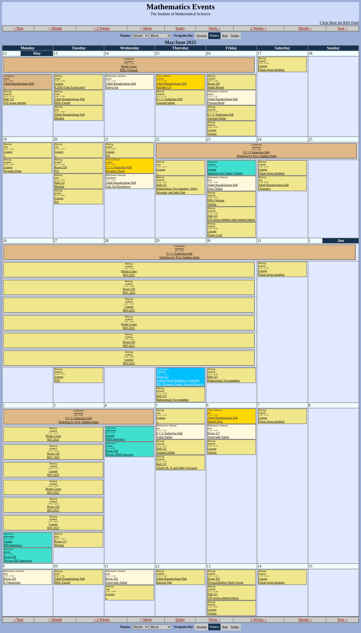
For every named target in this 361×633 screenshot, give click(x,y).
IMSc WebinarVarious (216, 202)
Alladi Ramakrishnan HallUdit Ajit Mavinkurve (121, 184)
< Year (18, 28)
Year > (342, 28)
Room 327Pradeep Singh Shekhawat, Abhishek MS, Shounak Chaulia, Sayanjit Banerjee (180, 380)
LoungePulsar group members (271, 67)
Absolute (201, 35)
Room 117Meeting (61, 543)
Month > (305, 28)
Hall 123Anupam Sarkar (165, 450)
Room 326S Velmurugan (12, 580)
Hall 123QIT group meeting (15, 101)
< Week (146, 28)
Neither (235, 35)
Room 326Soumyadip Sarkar (116, 580)
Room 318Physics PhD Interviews (18, 558)
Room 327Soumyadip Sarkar (218, 435)
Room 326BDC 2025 (129, 290)
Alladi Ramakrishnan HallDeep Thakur (223, 186)
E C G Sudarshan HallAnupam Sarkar (169, 101)
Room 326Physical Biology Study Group (225, 580)
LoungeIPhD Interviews (115, 437)
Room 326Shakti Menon (216, 85)
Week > (214, 28)
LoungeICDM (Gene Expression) (70, 85)
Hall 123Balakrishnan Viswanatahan (172, 397)
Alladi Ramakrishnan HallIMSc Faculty (70, 101)
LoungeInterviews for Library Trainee (225, 171)
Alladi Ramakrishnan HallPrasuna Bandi (223, 101)
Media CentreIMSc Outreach (129, 68)
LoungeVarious (212, 131)
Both (225, 35)
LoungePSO (59, 378)
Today (180, 28)
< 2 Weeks (101, 28)
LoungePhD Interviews (13, 543)
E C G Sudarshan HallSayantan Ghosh (119, 169)
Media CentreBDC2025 (129, 273)
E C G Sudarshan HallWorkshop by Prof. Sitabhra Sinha (256, 154)
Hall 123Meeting (60, 184)
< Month (55, 28)
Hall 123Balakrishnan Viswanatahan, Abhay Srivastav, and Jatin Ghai (177, 188)
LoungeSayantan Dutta (12, 169)
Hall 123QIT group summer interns (223, 596)
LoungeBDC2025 (129, 308)
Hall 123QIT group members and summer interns (231, 217)
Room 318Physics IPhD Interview (120, 452)
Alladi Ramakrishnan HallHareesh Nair (171, 580)
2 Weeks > (258, 28)
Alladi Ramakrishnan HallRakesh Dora (223, 419)
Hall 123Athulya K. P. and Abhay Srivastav (176, 466)
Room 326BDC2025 (129, 343)
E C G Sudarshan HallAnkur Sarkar (169, 435)
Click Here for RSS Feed (339, 23)
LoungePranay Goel (215, 233)
